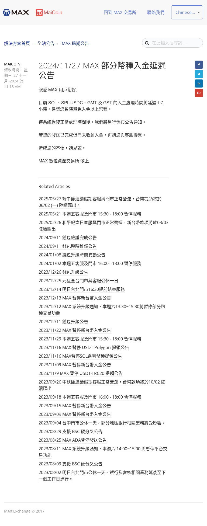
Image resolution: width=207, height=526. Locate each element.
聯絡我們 (155, 12)
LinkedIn (199, 83)
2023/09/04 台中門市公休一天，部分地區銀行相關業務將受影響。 (102, 423)
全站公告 (45, 43)
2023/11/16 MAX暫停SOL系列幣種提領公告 (80, 356)
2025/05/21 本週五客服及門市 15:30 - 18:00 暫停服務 (90, 214)
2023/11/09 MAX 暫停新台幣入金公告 (75, 365)
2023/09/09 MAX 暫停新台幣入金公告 (75, 414)
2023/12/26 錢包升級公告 (63, 272)
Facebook (199, 65)
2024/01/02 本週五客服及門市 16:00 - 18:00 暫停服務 (90, 263)
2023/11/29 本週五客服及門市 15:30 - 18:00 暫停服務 (90, 339)
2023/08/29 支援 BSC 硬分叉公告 (70, 431)
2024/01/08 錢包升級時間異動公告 (72, 255)
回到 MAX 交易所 (120, 12)
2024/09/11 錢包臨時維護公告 (68, 246)
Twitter (199, 74)
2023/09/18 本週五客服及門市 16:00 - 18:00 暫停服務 (90, 397)
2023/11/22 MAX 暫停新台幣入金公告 (75, 330)
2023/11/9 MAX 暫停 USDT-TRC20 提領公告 (81, 373)
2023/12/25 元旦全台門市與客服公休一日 (78, 281)
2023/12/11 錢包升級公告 (63, 322)
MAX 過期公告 (75, 43)
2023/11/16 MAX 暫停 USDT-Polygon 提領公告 (84, 347)
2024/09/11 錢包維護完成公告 (68, 238)
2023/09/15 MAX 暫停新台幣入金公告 (75, 406)
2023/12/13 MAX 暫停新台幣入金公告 (75, 298)
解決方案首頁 (17, 43)
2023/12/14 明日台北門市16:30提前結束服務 (82, 289)
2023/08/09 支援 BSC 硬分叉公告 (70, 464)
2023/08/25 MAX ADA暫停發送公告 (73, 440)
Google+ (199, 93)
